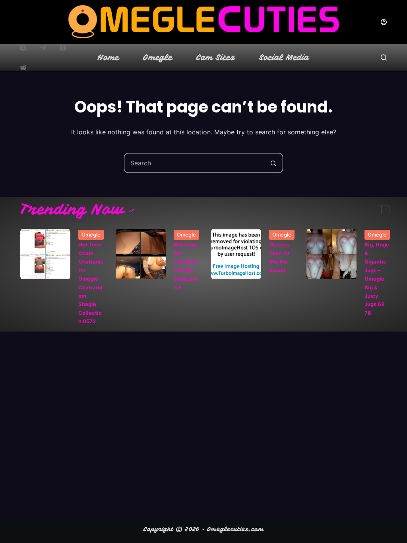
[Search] (384, 57)
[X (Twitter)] (23, 47)
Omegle (157, 57)
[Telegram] (43, 47)
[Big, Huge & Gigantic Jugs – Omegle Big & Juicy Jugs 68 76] (331, 254)
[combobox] (194, 163)
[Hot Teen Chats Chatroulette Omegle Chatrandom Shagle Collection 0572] (45, 254)
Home (108, 57)
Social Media (284, 57)
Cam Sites (215, 57)
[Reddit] (23, 67)
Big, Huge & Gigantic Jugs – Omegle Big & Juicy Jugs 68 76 (376, 278)
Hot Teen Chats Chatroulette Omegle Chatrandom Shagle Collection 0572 (91, 282)
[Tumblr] (63, 47)
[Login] (384, 22)
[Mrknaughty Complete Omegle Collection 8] (141, 254)
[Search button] (273, 163)
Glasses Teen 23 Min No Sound (279, 257)
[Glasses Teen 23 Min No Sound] (236, 254)
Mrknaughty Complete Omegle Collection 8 (186, 265)
